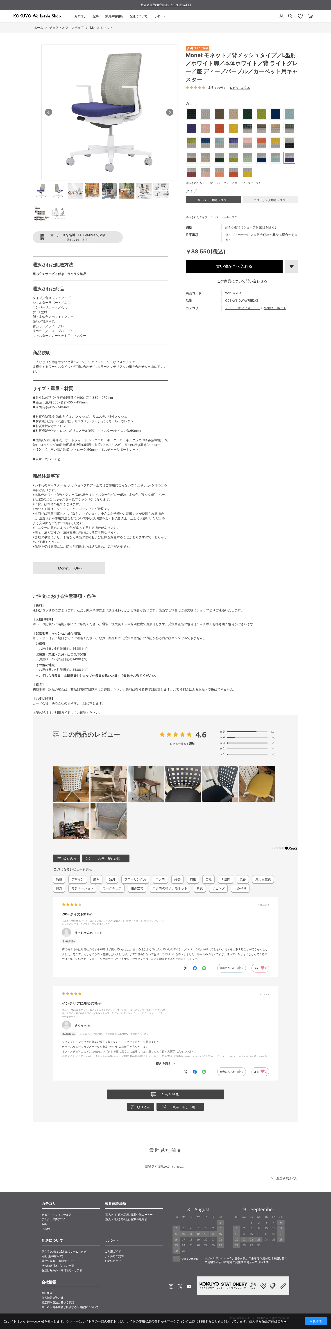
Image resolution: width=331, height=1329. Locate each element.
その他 (46, 1228)
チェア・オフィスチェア (242, 308)
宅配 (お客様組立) (52, 1256)
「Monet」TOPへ (69, 568)
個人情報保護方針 (52, 1297)
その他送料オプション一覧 (58, 1265)
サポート (160, 16)
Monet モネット (275, 308)
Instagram (171, 1286)
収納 (44, 1224)
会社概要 (47, 1293)
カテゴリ (80, 16)
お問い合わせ (113, 1261)
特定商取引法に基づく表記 (58, 1302)
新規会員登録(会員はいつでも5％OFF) (166, 5)
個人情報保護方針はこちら (268, 1321)
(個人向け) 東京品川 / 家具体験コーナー (129, 1214)
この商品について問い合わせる (242, 281)
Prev (48, 112)
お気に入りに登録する (291, 266)
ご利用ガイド (61, 712)
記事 (96, 16)
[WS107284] (41, 191)
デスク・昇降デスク (54, 1219)
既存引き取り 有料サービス (58, 1261)
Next (169, 112)
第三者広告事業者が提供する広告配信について (70, 1307)
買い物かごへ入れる (234, 266)
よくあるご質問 (114, 1256)
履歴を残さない (287, 1178)
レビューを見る (240, 88)
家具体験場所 (114, 16)
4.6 (200, 734)
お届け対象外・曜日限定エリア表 (62, 1270)
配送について (138, 16)
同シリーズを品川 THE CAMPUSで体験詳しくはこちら (78, 237)
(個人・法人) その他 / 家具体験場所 (126, 1219)
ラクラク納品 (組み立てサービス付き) (64, 1251)
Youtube (189, 1286)
